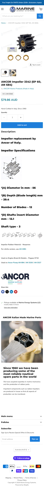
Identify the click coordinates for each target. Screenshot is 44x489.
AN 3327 (37, 262)
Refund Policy (18, 478)
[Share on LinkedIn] (11, 291)
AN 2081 (22, 249)
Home (3, 23)
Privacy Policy (22, 480)
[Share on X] (7, 291)
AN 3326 (29, 262)
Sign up (35, 439)
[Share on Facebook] (3, 291)
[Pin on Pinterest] (15, 291)
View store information (11, 307)
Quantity (4, 112)
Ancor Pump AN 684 (16, 262)
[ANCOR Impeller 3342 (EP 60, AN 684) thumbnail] (4, 72)
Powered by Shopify (22, 485)
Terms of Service (30, 478)
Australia (21, 450)
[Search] (40, 16)
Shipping (8, 478)
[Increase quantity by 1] (21, 117)
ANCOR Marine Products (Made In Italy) (18, 88)
